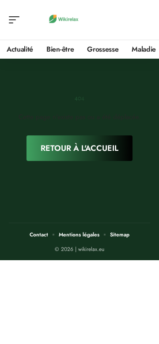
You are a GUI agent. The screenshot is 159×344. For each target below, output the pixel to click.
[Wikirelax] (63, 20)
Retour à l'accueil (79, 148)
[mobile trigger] (16, 20)
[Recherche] (144, 20)
